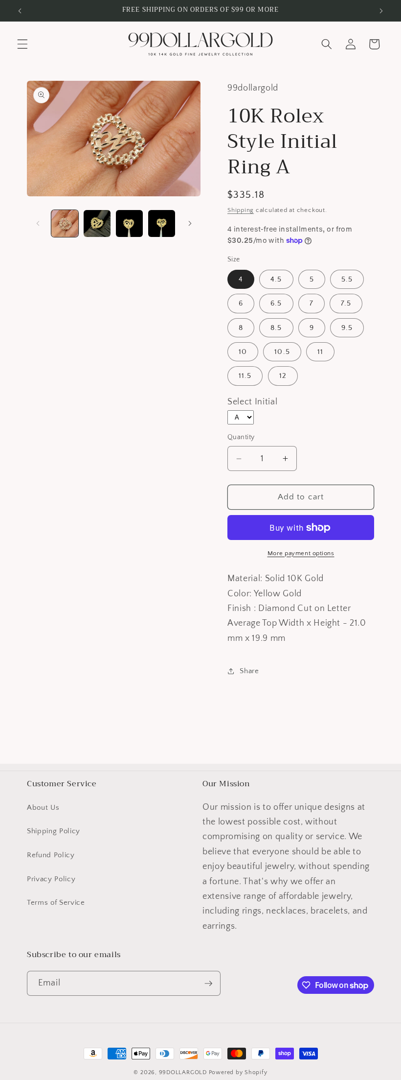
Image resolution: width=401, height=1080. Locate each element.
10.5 (282, 352)
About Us (43, 807)
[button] (22, 44)
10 (243, 352)
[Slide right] (189, 223)
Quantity (241, 437)
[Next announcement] (381, 11)
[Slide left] (37, 223)
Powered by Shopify (238, 1072)
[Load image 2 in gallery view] (97, 223)
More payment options (300, 553)
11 (320, 352)
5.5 (347, 279)
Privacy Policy (51, 879)
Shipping (240, 210)
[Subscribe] (208, 983)
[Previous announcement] (20, 11)
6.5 (276, 303)
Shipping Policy (53, 831)
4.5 (276, 279)
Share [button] (249, 671)
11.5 (245, 376)
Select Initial (252, 402)
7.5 (346, 303)
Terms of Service (56, 902)
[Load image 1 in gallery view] (64, 223)
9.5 (347, 328)
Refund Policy (51, 855)
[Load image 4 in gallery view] (161, 223)
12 (283, 376)
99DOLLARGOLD (183, 1072)
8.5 (276, 328)
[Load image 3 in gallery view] (129, 223)
